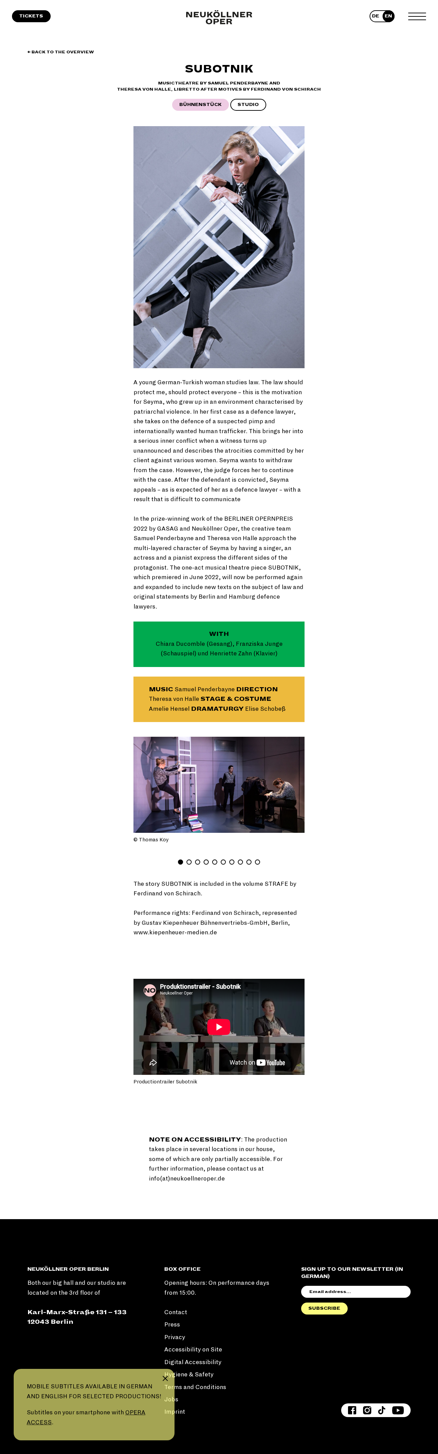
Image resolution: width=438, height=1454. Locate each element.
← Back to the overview (60, 52)
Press (172, 1324)
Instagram (367, 1410)
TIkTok (381, 1410)
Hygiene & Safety (189, 1374)
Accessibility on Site (193, 1349)
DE (375, 16)
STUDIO (248, 104)
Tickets (31, 16)
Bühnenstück (200, 104)
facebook (352, 1410)
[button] (143, 784)
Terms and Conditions (195, 1387)
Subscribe (324, 1308)
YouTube (398, 1410)
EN (388, 16)
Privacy (174, 1337)
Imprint (174, 1412)
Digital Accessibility (192, 1362)
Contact (175, 1312)
